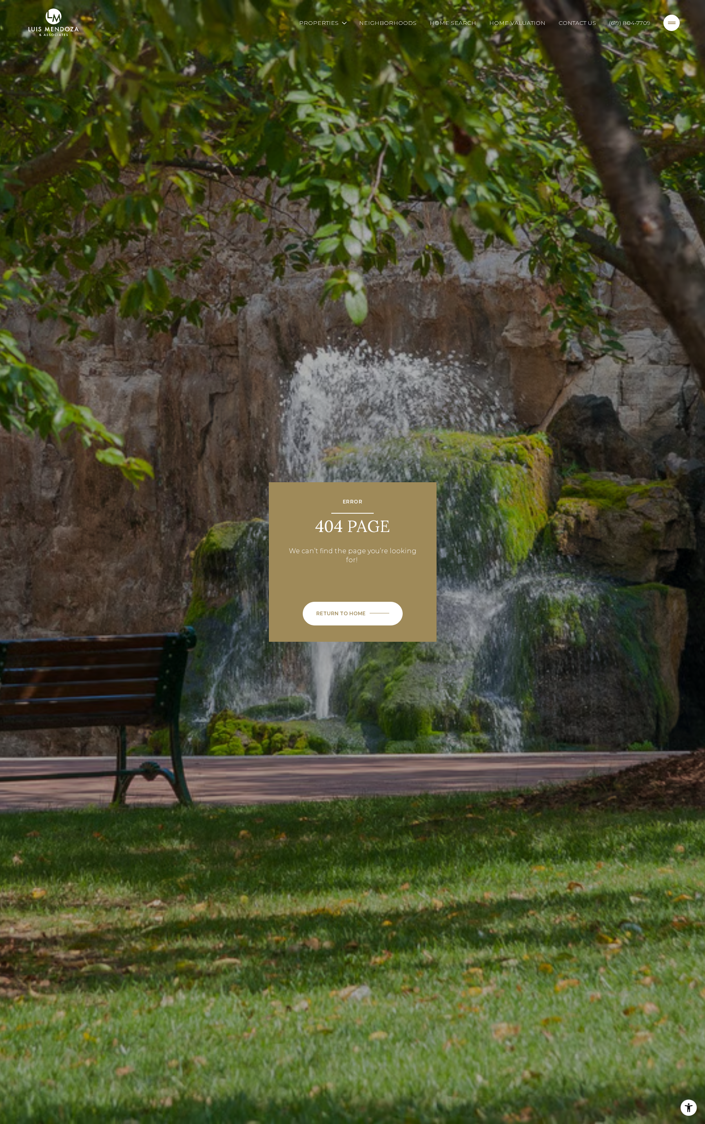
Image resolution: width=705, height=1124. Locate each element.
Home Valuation (517, 23)
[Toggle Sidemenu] (671, 23)
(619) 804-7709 (629, 23)
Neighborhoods (388, 23)
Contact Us (577, 23)
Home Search (453, 23)
